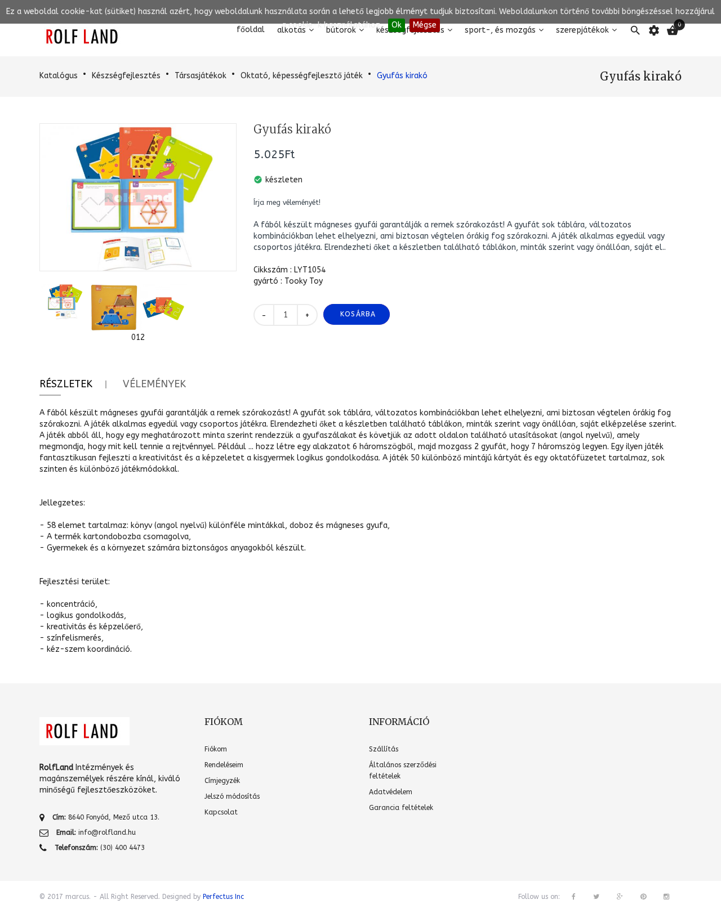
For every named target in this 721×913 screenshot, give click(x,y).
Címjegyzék (222, 781)
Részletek (65, 384)
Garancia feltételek (401, 808)
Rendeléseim (223, 765)
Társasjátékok (200, 75)
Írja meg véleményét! (287, 203)
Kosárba (358, 314)
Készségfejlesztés (126, 75)
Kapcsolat (221, 812)
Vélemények (154, 384)
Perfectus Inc (223, 897)
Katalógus (58, 75)
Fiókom (215, 749)
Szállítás (383, 749)
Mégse (425, 25)
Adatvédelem (390, 792)
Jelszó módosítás (232, 796)
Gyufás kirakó (402, 75)
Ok (396, 25)
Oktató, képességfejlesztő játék (302, 75)
